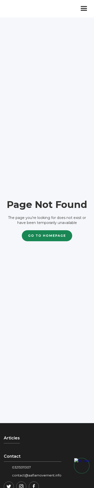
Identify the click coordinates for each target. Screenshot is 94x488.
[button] (84, 9)
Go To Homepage (47, 235)
